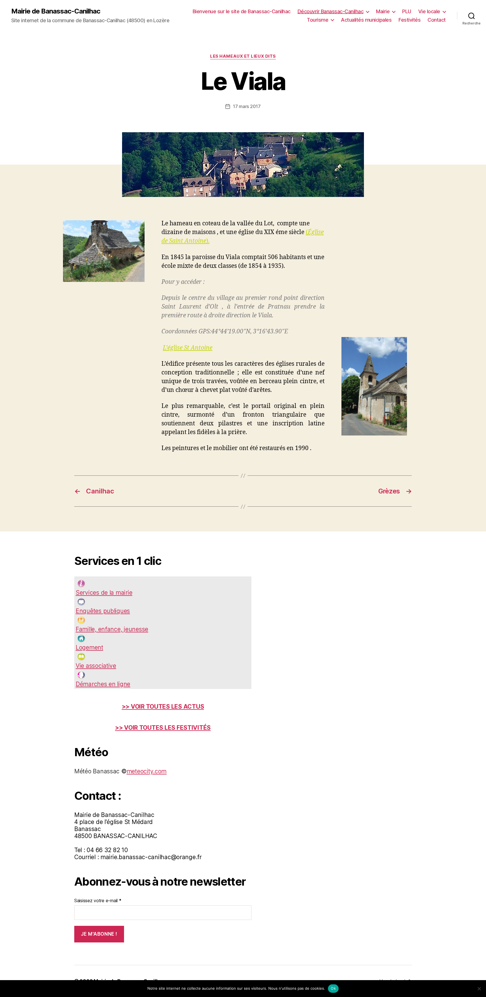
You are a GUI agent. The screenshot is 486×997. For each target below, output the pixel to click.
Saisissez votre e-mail (98, 900)
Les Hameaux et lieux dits (243, 56)
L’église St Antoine (187, 348)
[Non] (479, 988)
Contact (437, 20)
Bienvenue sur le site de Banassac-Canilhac (242, 11)
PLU (406, 11)
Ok (333, 988)
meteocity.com (147, 771)
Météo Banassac (97, 771)
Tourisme (317, 20)
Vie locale (429, 11)
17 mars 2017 (247, 106)
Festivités (409, 20)
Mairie (383, 11)
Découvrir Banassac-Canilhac (331, 11)
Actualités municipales (366, 20)
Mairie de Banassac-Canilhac (55, 11)
